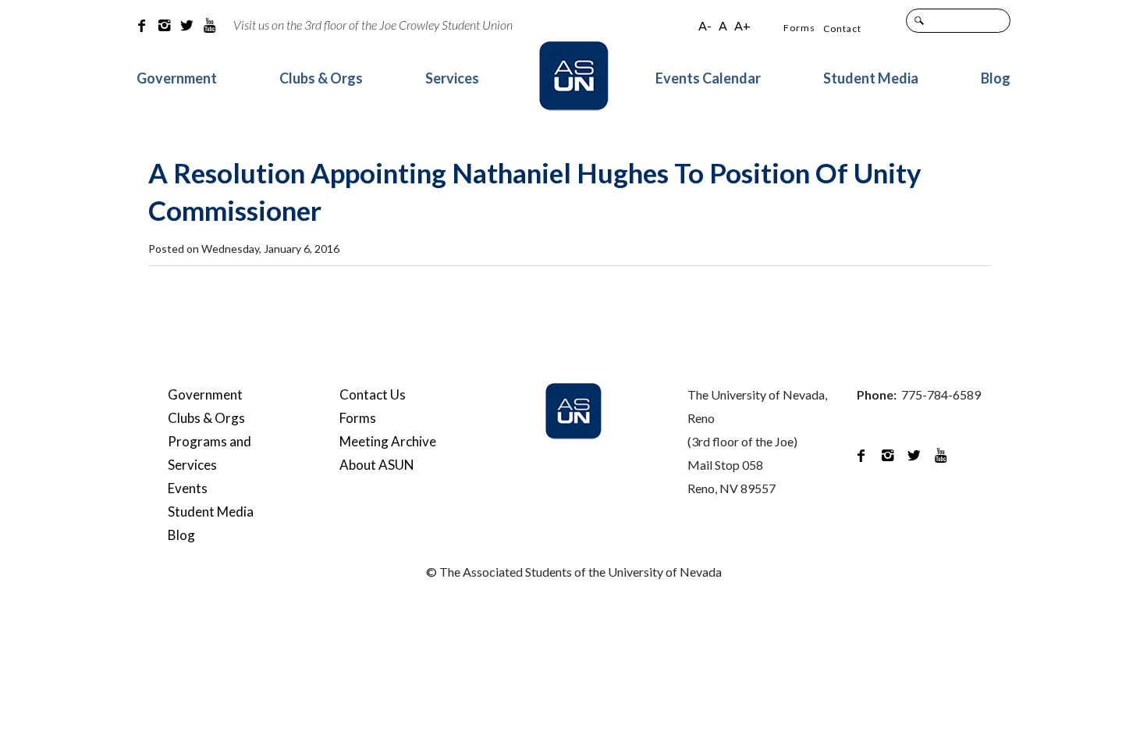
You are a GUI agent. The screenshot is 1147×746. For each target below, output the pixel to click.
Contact (842, 28)
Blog (995, 78)
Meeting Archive (387, 441)
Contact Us (372, 394)
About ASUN (376, 464)
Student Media (870, 78)
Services (452, 78)
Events (188, 488)
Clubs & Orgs (321, 78)
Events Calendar (708, 78)
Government (177, 78)
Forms (799, 28)
